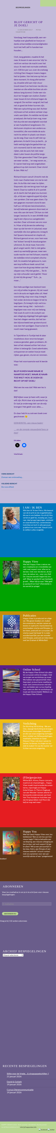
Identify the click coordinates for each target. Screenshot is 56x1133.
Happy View (30, 561)
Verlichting (29, 723)
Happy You (30, 831)
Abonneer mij (10, 914)
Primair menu (52, 3)
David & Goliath (14, 1081)
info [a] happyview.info (28, 1127)
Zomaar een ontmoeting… (12, 475)
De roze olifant (9, 485)
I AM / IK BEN (32, 507)
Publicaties (29, 615)
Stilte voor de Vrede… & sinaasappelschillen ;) (28, 1073)
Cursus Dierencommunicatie (20, 1089)
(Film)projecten (32, 777)
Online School (31, 669)
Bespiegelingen (23, 8)
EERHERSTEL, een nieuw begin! (28, 423)
